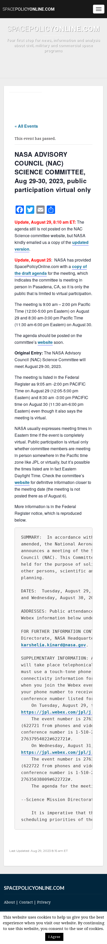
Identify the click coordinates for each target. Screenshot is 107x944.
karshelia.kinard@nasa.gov (53, 644)
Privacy (44, 902)
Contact (26, 902)
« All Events (26, 126)
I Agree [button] (54, 937)
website (45, 342)
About (9, 902)
